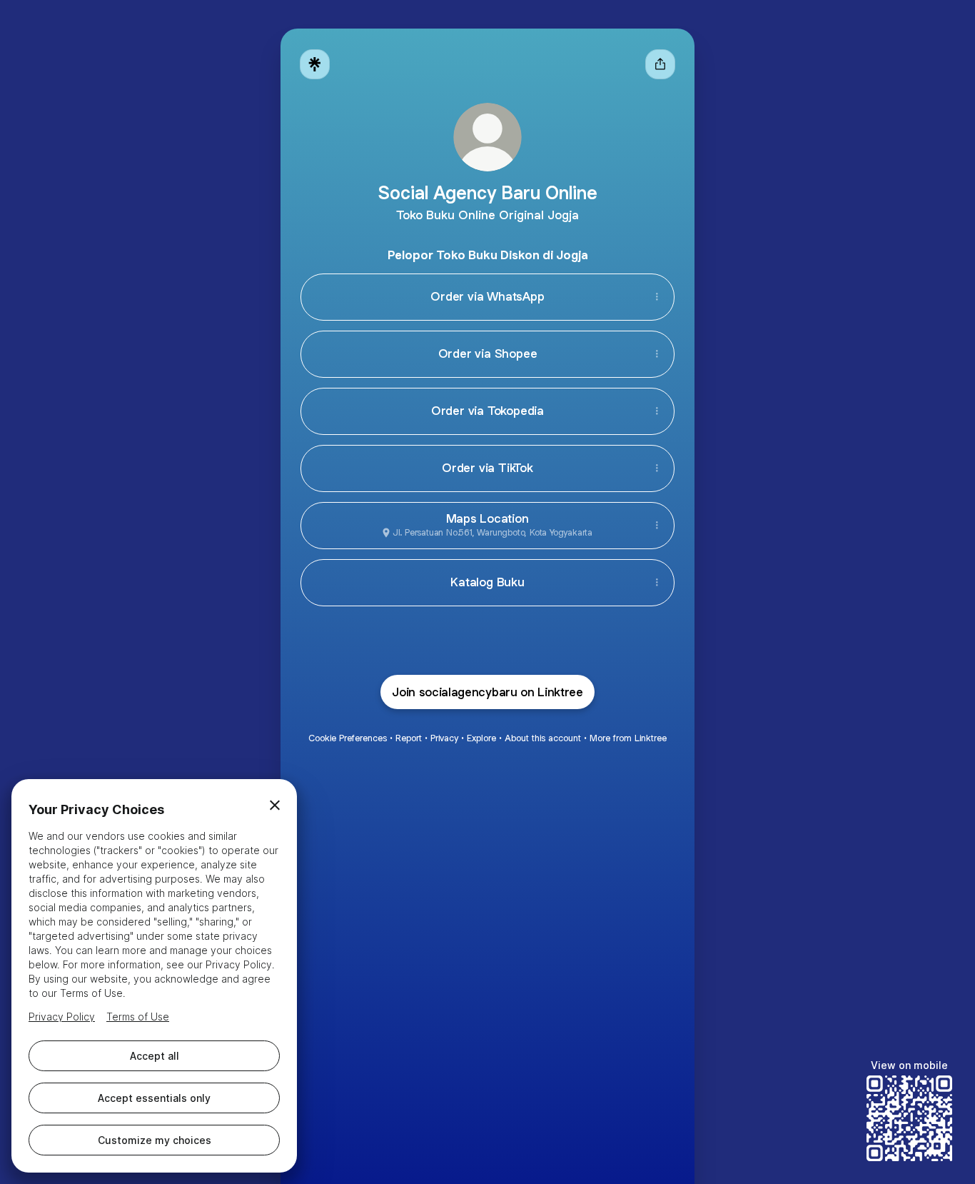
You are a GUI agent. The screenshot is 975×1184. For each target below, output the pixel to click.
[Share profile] (660, 64)
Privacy (444, 738)
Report (408, 738)
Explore (481, 738)
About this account (543, 738)
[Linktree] (314, 64)
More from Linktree (628, 738)
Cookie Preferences (347, 738)
